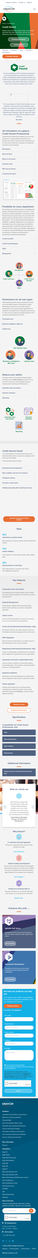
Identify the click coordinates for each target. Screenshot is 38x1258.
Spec (21, 50)
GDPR (26, 1075)
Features (14, 50)
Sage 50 (4, 1169)
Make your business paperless (11, 1117)
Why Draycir (6, 52)
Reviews (29, 50)
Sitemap (4, 1248)
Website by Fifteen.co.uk (9, 1253)
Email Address (9, 1024)
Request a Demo (19, 704)
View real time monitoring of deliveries (14, 1134)
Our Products (19, 877)
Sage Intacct (6, 1155)
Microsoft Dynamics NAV (10, 1174)
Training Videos (19, 44)
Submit (18, 1091)
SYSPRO (5, 1189)
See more (19, 119)
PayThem (20, 691)
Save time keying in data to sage (12, 1123)
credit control (17, 380)
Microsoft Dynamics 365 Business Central (15, 1177)
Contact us (22, 2)
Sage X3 (4, 1152)
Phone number (9, 1032)
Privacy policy (14, 1248)
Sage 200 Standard (8, 1160)
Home (4, 23)
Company (7, 1040)
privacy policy (9, 1076)
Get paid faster (6, 1120)
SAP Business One (8, 1186)
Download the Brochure (19, 710)
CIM (3, 1191)
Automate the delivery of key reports (13, 1131)
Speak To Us (19, 898)
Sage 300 (5, 1163)
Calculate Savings (12, 56)
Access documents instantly (11, 1128)
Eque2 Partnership (8, 1194)
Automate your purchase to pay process (14, 1114)
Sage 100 (5, 1166)
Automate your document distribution (14, 1126)
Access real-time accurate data (11, 1137)
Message (7, 1048)
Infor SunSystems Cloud (9, 1183)
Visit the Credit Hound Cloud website (19, 519)
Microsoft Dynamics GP (9, 1172)
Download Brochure (18, 39)
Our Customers (19, 851)
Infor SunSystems (7, 1180)
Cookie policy (25, 1248)
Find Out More (10, 943)
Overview (5, 50)
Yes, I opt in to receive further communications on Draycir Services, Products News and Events (19, 1066)
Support (29, 2)
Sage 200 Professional (9, 1157)
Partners (5, 1145)
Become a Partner (11, 2)
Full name (7, 1015)
